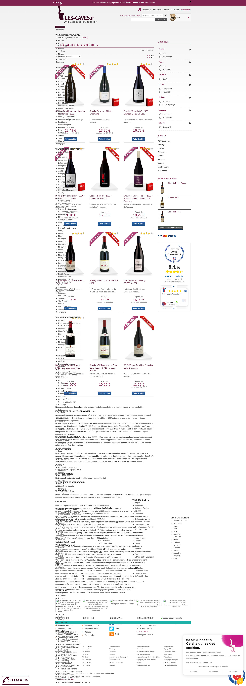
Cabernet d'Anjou (142, 508)
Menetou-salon (141, 530)
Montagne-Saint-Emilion (67, 117)
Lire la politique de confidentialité (199, 662)
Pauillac (61, 122)
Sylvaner (100, 530)
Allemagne (178, 523)
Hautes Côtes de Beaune (68, 225)
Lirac (60, 407)
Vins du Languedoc (67, 437)
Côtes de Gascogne (66, 529)
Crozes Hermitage (65, 394)
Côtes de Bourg (64, 87)
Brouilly (61, 40)
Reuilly (138, 543)
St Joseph (62, 416)
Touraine (138, 560)
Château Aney (63, 661)
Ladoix (60, 233)
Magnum (61, 329)
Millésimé (62, 342)
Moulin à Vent (63, 57)
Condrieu (61, 378)
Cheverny (139, 514)
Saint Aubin (62, 293)
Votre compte (186, 10)
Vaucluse (61, 426)
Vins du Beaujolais (67, 35)
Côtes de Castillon (65, 92)
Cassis (60, 551)
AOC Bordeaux (64, 76)
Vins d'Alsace (103, 508)
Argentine (177, 553)
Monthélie (62, 255)
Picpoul (61, 473)
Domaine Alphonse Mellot (68, 636)
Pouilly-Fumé (140, 538)
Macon (60, 236)
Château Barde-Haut (66, 674)
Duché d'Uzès (63, 459)
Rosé (60, 130)
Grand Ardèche (64, 399)
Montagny (62, 252)
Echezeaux (62, 214)
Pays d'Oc (62, 462)
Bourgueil (139, 505)
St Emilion (62, 136)
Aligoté (61, 155)
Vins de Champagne (67, 317)
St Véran (61, 298)
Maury (99, 546)
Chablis (61, 179)
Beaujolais (62, 166)
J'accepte (233, 671)
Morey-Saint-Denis (65, 258)
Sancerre (138, 546)
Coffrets (61, 71)
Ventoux (61, 429)
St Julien (61, 141)
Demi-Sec (62, 337)
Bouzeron (62, 177)
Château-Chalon (141, 571)
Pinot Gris (100, 522)
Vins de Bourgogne (67, 149)
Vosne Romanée (64, 307)
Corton (60, 198)
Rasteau (61, 413)
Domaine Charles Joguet (68, 639)
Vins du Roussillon (106, 532)
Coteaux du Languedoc (67, 467)
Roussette (100, 555)
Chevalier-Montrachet (66, 190)
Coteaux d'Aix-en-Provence (69, 512)
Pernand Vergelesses (66, 266)
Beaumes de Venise (66, 364)
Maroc (176, 550)
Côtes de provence (65, 517)
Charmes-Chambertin (66, 185)
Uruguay (177, 556)
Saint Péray (62, 418)
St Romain (62, 296)
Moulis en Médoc (65, 119)
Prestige (61, 345)
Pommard (62, 271)
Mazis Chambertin (65, 244)
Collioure (100, 538)
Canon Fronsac (64, 81)
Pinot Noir (62, 269)
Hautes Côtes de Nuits (67, 228)
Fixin (60, 217)
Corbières (62, 446)
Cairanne (61, 369)
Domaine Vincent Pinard (67, 653)
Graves (61, 100)
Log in (190, 2)
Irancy (60, 231)
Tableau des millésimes (152, 10)
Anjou (137, 503)
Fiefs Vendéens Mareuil (144, 527)
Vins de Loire (140, 500)
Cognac (61, 598)
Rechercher (161, 19)
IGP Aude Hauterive (65, 454)
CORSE (59, 564)
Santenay (62, 288)
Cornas (61, 380)
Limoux (61, 484)
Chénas (61, 43)
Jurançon (61, 537)
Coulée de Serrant (142, 522)
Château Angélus (65, 663)
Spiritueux (62, 590)
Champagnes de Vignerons (69, 323)
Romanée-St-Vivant (65, 282)
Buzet (60, 531)
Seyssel (100, 566)
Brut (59, 334)
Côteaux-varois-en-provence (69, 515)
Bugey (99, 560)
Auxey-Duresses (64, 160)
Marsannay (62, 242)
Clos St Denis (63, 195)
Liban (176, 526)
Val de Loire (140, 562)
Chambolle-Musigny (66, 182)
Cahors (61, 526)
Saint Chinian (63, 440)
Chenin (138, 511)
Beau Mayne (63, 650)
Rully (60, 285)
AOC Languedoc (64, 448)
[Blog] (57, 6)
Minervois (62, 489)
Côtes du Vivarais (65, 391)
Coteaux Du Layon (142, 519)
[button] (240, 681)
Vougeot (61, 309)
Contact (166, 10)
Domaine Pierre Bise (66, 658)
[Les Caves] (81, 13)
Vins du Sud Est (65, 545)
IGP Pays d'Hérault (65, 456)
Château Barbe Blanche (67, 669)
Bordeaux (62, 631)
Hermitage (62, 405)
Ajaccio (61, 567)
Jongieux (100, 557)
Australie (177, 534)
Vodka (60, 617)
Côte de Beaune (64, 204)
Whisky (61, 620)
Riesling (100, 527)
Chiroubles (62, 46)
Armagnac (62, 593)
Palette (61, 556)
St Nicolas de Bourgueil (144, 557)
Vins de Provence (66, 509)
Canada (177, 548)
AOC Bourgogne (64, 171)
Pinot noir (100, 524)
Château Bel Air (64, 680)
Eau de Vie (62, 601)
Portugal (177, 542)
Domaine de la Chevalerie (68, 642)
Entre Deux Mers (64, 95)
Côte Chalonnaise (65, 201)
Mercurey (61, 247)
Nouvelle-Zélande (180, 521)
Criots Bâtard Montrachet (67, 212)
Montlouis (139, 533)
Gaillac (61, 534)
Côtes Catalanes (103, 541)
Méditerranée (63, 553)
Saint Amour (63, 59)
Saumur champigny (143, 552)
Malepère (62, 486)
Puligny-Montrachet (65, 279)
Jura (135, 568)
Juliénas (61, 51)
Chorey (61, 193)
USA (175, 531)
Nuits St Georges (64, 261)
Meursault (62, 250)
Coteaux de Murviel (66, 478)
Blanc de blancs (64, 331)
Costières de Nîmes (66, 383)
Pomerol (61, 127)
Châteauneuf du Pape (67, 372)
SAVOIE (98, 552)
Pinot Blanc (101, 519)
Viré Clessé (62, 301)
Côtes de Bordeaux (65, 84)
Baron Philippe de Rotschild (69, 645)
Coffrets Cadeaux (65, 152)
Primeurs (61, 73)
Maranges (62, 239)
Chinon (138, 516)
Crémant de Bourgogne (67, 209)
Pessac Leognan (64, 125)
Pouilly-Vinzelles (64, 277)
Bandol (61, 548)
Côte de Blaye (63, 90)
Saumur (138, 549)
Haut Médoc (63, 103)
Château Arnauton (65, 666)
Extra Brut (62, 339)
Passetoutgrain (64, 263)
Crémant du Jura (141, 576)
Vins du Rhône (64, 355)
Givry (60, 223)
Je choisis (213, 671)
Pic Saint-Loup (64, 475)
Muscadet (139, 535)
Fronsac (61, 98)
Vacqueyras (62, 424)
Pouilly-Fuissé (63, 274)
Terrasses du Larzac (66, 492)
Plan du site (174, 10)
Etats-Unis (178, 537)
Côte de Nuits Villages (67, 206)
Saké (60, 612)
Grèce (176, 540)
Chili (175, 559)
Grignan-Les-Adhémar (67, 402)
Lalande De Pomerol (66, 106)
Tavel (60, 421)
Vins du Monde (180, 517)
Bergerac (61, 523)
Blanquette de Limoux (66, 443)
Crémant (100, 511)
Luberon (61, 410)
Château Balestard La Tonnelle (70, 672)
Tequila (61, 614)
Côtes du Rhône (64, 388)
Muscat (61, 465)
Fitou (60, 451)
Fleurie (61, 49)
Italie (175, 529)
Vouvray (138, 565)
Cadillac (61, 79)
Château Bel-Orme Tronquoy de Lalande (74, 682)
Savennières (140, 554)
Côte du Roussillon (104, 544)
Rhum (60, 609)
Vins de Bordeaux (67, 67)
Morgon (61, 54)
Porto (60, 606)
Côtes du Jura (140, 573)
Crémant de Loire (142, 524)
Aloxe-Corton (63, 158)
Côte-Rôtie (62, 386)
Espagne (177, 545)
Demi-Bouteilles (64, 326)
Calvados (62, 595)
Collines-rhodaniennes (67, 375)
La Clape (61, 481)
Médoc (60, 114)
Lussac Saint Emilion (66, 109)
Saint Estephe (63, 138)
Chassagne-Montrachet (67, 187)
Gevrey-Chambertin (65, 220)
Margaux (61, 111)
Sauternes (62, 133)
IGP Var (61, 561)
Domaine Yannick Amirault (68, 647)
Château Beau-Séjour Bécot (69, 677)
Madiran (61, 539)
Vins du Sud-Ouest (67, 520)
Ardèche (61, 361)
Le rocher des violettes (67, 655)
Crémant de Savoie (104, 568)
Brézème (61, 367)
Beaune (61, 168)
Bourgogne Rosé (64, 174)
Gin (59, 604)
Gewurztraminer (103, 513)
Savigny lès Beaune (66, 290)
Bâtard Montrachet (65, 163)
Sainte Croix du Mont (66, 542)
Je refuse (193, 671)
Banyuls (100, 535)
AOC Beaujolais (64, 38)
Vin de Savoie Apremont (106, 563)
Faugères (62, 470)
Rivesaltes (101, 549)
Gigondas (62, 397)
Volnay (60, 304)
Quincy (138, 541)
